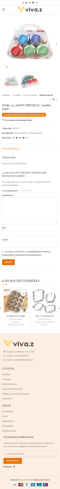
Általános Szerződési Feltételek (15, 394)
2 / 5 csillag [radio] (24, 191)
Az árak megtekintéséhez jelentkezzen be (24, 115)
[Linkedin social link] (29, 2)
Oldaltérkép (7, 398)
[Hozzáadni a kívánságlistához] (23, 293)
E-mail (5, 239)
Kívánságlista (8, 426)
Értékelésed (8, 195)
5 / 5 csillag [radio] (31, 191)
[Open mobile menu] (3, 9)
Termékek (16, 95)
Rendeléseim (7, 411)
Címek (5, 416)
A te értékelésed (10, 190)
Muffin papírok (46, 95)
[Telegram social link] (33, 2)
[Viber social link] (37, 2)
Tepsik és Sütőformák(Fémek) (16, 323)
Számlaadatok (8, 421)
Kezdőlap (6, 95)
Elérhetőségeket (9, 384)
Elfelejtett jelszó (9, 431)
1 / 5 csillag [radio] (22, 191)
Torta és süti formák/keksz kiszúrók (44, 323)
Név (4, 227)
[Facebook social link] (22, 2)
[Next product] (56, 99)
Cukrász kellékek (30, 95)
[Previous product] (51, 99)
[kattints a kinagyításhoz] (7, 67)
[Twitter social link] (26, 2)
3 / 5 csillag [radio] (26, 191)
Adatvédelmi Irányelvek (12, 389)
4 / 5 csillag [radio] (28, 191)
